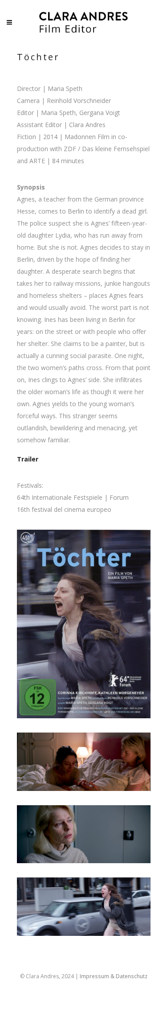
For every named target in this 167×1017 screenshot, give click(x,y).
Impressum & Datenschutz (113, 976)
